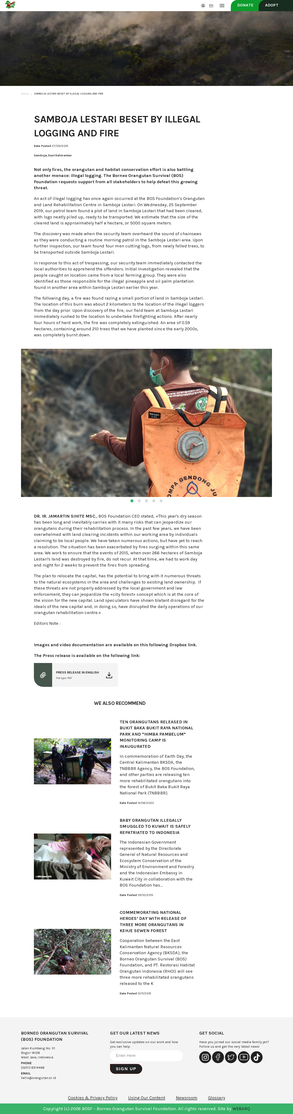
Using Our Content (146, 1097)
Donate (245, 5)
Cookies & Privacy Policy (92, 1097)
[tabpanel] (146, 423)
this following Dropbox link (168, 644)
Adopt (271, 5)
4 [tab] (153, 500)
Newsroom (186, 1097)
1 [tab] (131, 500)
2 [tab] (139, 500)
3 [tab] (146, 500)
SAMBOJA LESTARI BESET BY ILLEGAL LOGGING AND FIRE (69, 93)
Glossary (216, 1097)
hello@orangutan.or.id (38, 1078)
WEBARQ (241, 1108)
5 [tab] (161, 500)
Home (25, 93)
